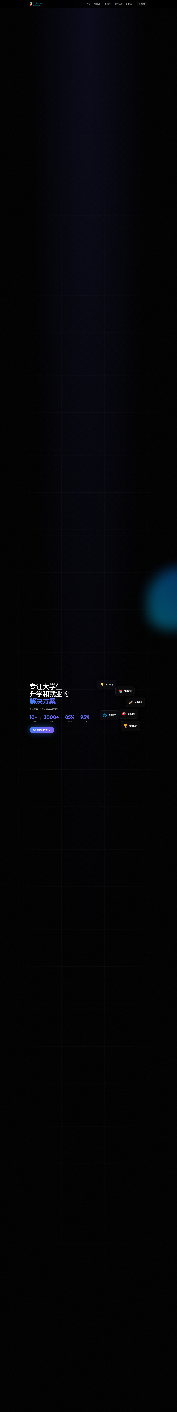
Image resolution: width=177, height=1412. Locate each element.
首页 (88, 4)
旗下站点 (118, 4)
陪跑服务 (97, 4)
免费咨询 (142, 4)
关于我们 (129, 4)
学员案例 (108, 4)
